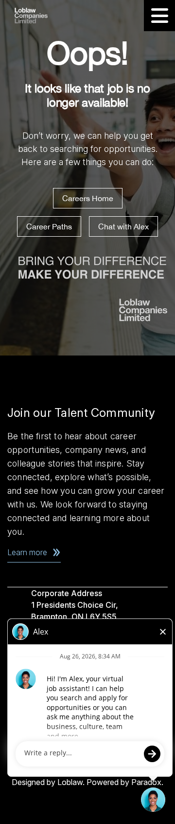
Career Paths (49, 226)
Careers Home (87, 198)
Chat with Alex (123, 226)
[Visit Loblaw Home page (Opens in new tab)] (42, 15)
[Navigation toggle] (159, 15)
